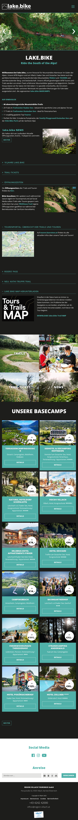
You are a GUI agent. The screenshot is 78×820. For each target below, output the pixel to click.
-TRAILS (52, 78)
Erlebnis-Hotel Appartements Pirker (20, 552)
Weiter (6, 140)
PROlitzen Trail (25, 204)
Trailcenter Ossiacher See (24, 111)
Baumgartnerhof (58, 599)
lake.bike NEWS (13, 130)
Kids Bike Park (11, 121)
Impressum (25, 799)
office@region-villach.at (38, 807)
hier (12, 191)
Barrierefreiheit (52, 799)
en (17, 6)
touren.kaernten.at (49, 232)
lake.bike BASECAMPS (40, 91)
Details (20, 462)
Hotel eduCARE (57, 551)
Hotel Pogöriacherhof (20, 694)
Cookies (43, 799)
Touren (27, 115)
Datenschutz (34, 799)
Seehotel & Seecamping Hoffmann (58, 449)
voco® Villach (57, 500)
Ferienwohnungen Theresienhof (20, 647)
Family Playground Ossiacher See (54, 118)
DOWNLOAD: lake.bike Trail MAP (51, 315)
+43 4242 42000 (38, 802)
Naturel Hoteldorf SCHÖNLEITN (20, 501)
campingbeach (20, 599)
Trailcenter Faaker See (23, 108)
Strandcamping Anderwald (57, 647)
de (13, 6)
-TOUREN (63, 78)
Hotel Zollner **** (58, 694)
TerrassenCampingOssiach (20, 449)
